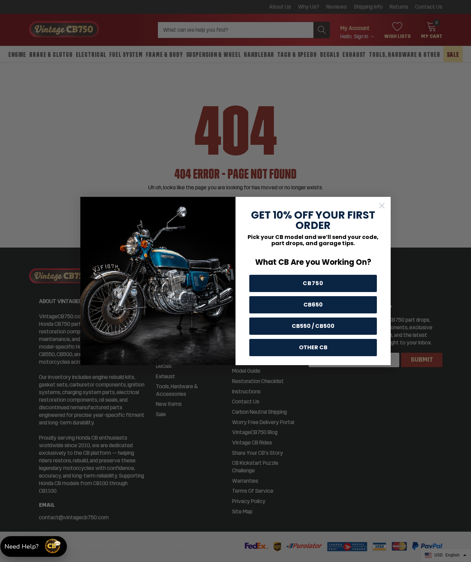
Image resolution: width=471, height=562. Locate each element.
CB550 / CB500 (313, 326)
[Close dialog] (382, 206)
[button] (33, 546)
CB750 (313, 283)
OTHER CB (313, 347)
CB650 (313, 305)
